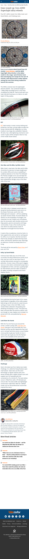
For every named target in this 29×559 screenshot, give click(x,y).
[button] (14, 57)
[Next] (25, 55)
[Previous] (3, 55)
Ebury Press (21, 247)
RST (2, 125)
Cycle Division (10, 71)
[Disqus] (14, 491)
